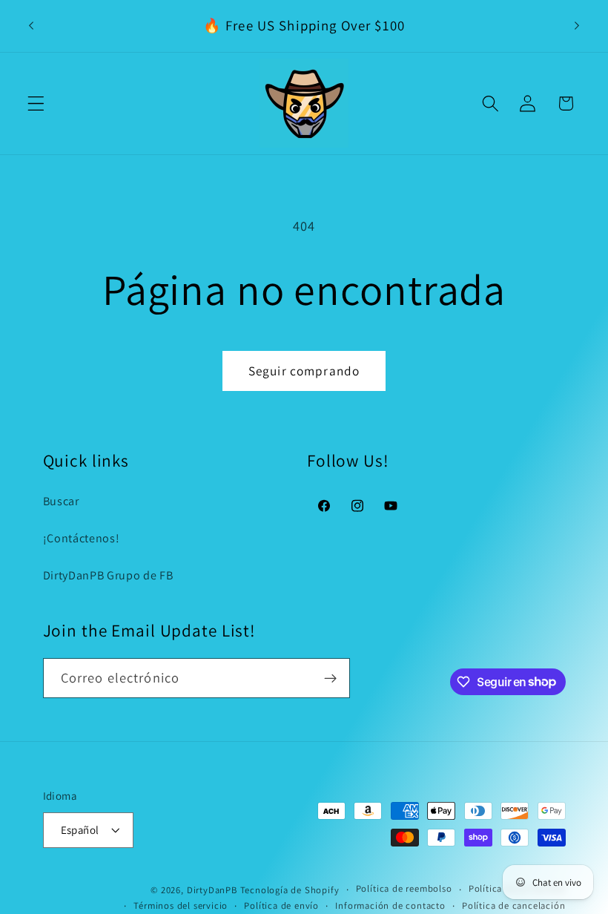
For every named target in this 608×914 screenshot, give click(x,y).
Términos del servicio (180, 905)
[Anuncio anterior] (31, 26)
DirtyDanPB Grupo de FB (108, 575)
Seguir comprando (304, 370)
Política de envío (281, 905)
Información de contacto (390, 905)
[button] (36, 103)
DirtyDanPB (212, 890)
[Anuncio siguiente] (577, 26)
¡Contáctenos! (81, 538)
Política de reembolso (404, 888)
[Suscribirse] (330, 678)
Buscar (61, 501)
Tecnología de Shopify (290, 890)
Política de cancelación (514, 905)
